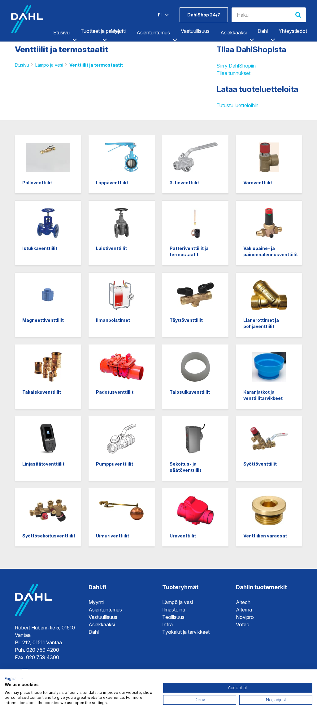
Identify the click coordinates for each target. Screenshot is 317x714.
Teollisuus (173, 617)
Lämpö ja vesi (49, 65)
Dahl (94, 632)
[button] (14, 678)
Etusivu (61, 32)
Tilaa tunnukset (233, 73)
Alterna (244, 610)
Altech (243, 602)
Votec (242, 624)
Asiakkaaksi (233, 32)
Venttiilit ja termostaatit (96, 65)
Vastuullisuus (103, 617)
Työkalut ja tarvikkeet (186, 632)
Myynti (96, 602)
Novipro (245, 617)
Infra (167, 624)
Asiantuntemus (153, 32)
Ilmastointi (173, 610)
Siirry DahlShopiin (236, 66)
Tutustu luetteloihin (237, 105)
